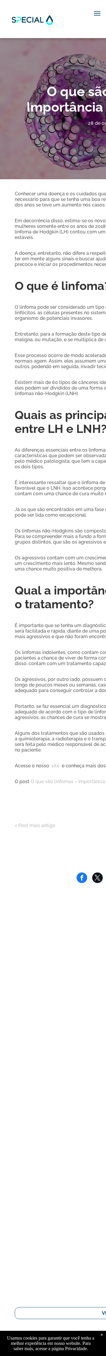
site (55, 765)
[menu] (97, 13)
